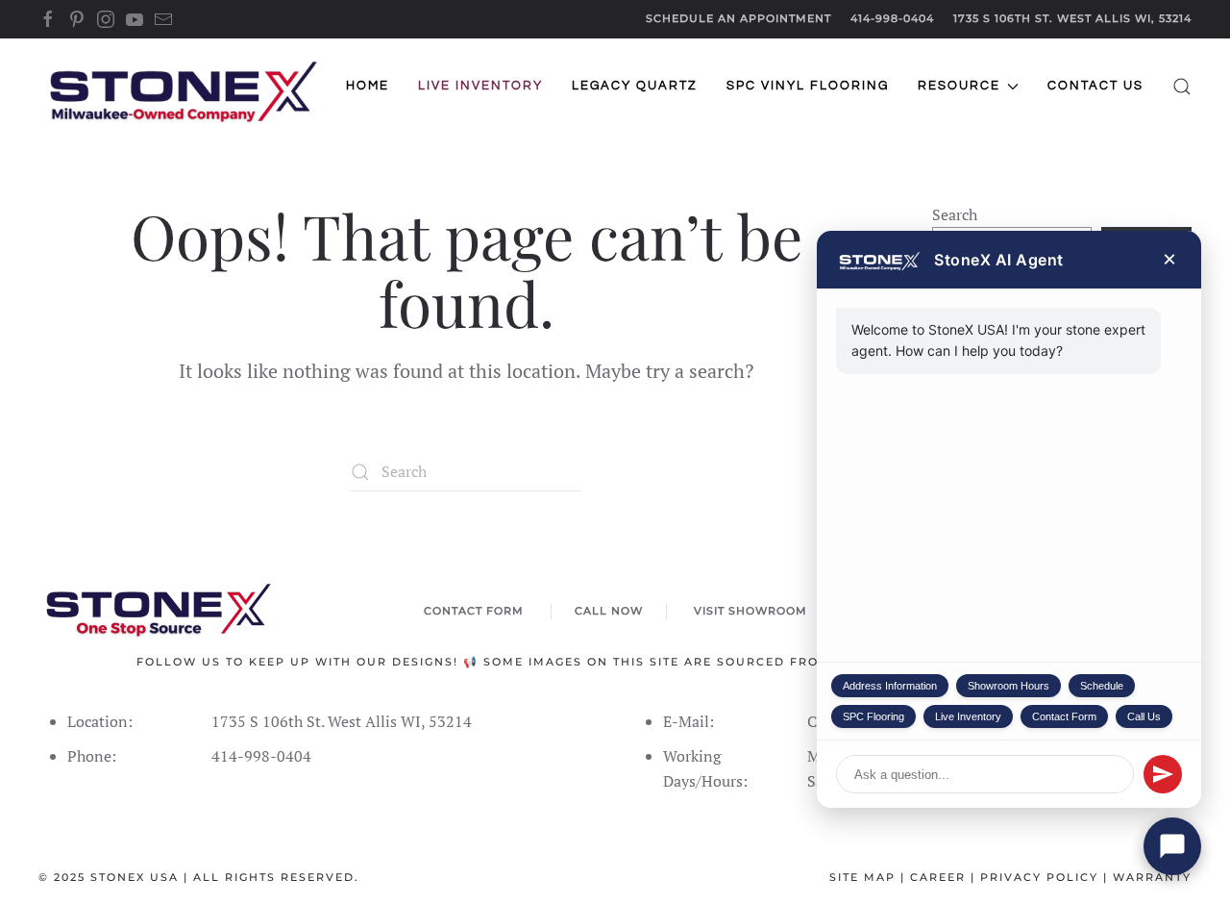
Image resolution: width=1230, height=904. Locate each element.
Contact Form (1064, 716)
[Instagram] (105, 18)
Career (938, 877)
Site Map (862, 877)
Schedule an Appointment (738, 18)
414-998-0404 (892, 18)
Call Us (1144, 716)
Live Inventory (968, 716)
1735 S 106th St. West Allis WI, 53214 (1072, 18)
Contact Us (1095, 85)
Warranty (1152, 877)
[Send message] (1163, 774)
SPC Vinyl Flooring (807, 85)
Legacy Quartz (635, 85)
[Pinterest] (76, 18)
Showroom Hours (1008, 685)
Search (954, 214)
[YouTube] (134, 18)
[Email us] (163, 18)
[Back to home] (182, 86)
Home (367, 85)
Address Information (890, 685)
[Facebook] (48, 18)
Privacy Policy (1039, 877)
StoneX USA (134, 877)
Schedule (1101, 685)
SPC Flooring (873, 716)
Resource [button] (959, 85)
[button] (1182, 86)
